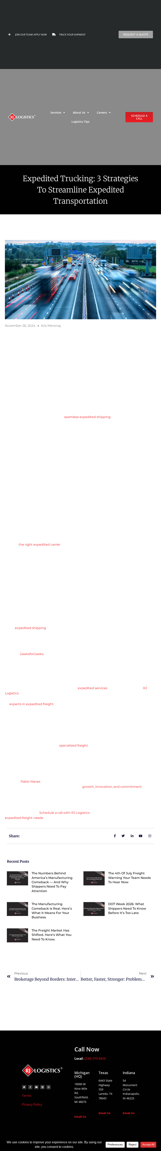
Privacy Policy (32, 1104)
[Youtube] (36, 1087)
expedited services (92, 688)
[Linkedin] (42, 1087)
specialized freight (73, 745)
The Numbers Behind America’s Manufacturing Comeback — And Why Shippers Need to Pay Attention (52, 882)
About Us (79, 112)
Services (55, 112)
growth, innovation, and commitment (112, 787)
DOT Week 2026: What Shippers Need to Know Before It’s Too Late (127, 908)
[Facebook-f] (30, 1087)
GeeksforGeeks (32, 654)
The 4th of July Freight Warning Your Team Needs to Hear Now (129, 877)
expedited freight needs (24, 818)
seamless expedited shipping (87, 417)
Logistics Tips (80, 121)
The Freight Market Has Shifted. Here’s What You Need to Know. (51, 935)
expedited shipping (30, 628)
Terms (27, 1095)
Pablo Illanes (30, 781)
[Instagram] (48, 1087)
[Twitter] (24, 1087)
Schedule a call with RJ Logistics (64, 813)
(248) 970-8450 (95, 1058)
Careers (102, 112)
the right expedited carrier (39, 544)
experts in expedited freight (31, 704)
